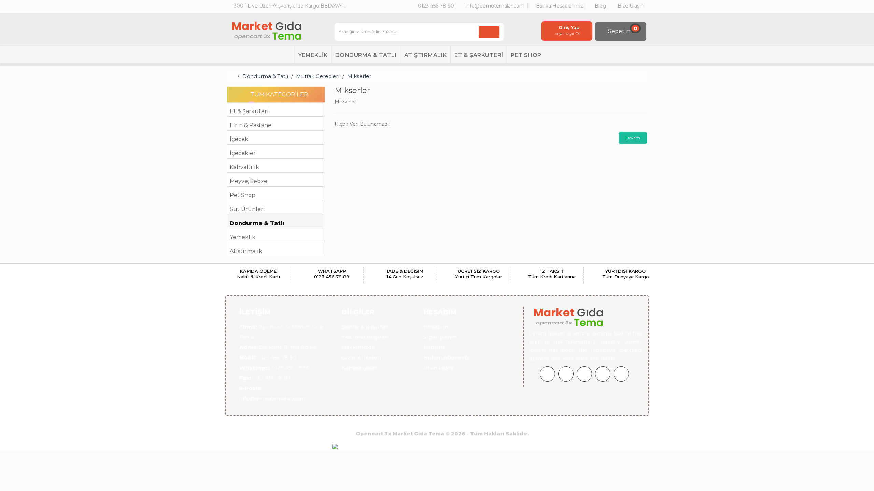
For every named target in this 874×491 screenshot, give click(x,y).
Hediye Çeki (422, 423)
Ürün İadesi (439, 367)
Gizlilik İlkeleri (361, 357)
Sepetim (622, 29)
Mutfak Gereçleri (317, 76)
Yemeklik (313, 55)
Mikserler (359, 76)
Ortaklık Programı (375, 423)
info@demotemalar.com (494, 6)
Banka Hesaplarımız (559, 6)
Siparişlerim (440, 337)
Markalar (457, 423)
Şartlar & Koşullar (365, 327)
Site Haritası (491, 423)
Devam (632, 137)
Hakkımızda (358, 347)
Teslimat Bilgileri (365, 337)
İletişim (434, 347)
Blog (599, 6)
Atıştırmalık (425, 55)
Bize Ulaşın (630, 6)
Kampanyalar (359, 367)
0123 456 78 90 (435, 6)
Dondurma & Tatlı (366, 55)
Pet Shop (526, 55)
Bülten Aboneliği (447, 357)
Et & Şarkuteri (478, 55)
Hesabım (436, 327)
